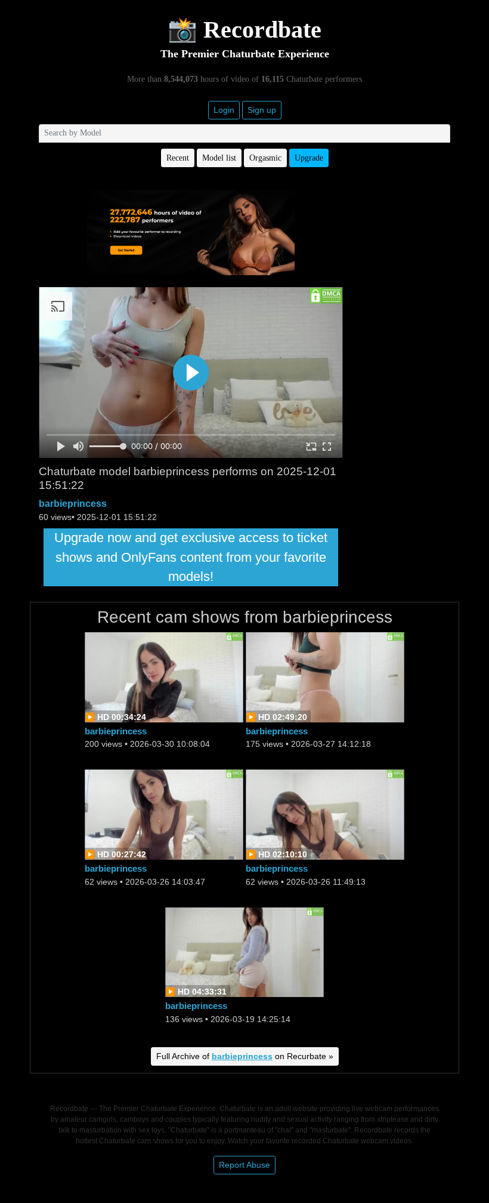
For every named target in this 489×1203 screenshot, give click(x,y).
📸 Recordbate (244, 29)
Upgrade (309, 157)
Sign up (261, 110)
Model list (219, 157)
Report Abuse (244, 1165)
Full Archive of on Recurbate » (244, 1056)
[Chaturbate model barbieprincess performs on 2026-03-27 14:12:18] (325, 676)
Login (223, 110)
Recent (177, 157)
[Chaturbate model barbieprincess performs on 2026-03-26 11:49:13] (325, 814)
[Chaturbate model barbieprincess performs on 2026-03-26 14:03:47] (164, 814)
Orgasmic (265, 157)
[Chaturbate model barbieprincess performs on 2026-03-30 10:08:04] (164, 676)
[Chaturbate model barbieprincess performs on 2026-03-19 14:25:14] (244, 951)
